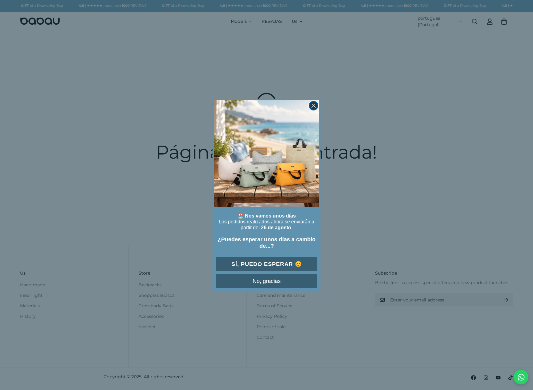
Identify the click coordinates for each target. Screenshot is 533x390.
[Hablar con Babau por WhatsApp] (521, 377)
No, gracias (267, 281)
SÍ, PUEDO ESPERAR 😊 (266, 264)
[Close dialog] (313, 105)
